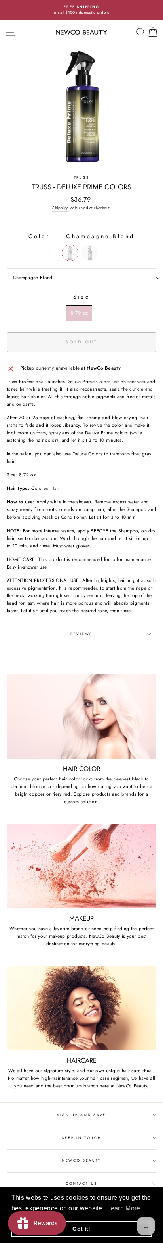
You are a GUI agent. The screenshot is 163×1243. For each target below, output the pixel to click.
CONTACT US (81, 1183)
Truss (81, 177)
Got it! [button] (81, 1229)
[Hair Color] (81, 716)
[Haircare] (81, 1008)
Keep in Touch (81, 1137)
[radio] (70, 253)
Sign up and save (81, 1114)
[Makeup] (81, 866)
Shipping (60, 208)
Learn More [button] (123, 1208)
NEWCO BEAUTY (81, 1160)
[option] (81, 10)
